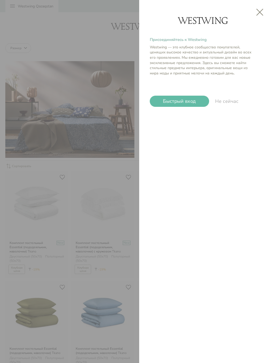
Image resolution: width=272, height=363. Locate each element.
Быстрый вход (179, 101)
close (259, 12)
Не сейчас (227, 101)
